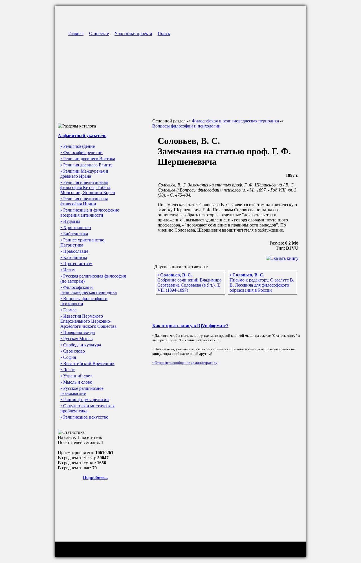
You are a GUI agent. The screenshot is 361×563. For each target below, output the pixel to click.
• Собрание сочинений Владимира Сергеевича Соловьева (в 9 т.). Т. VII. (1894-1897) (189, 282)
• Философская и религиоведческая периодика (88, 290)
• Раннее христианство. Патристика (82, 242)
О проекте (99, 33)
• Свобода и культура (80, 344)
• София (68, 357)
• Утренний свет (76, 375)
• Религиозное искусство (84, 417)
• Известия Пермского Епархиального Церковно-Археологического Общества (88, 321)
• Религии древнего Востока (87, 158)
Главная (75, 33)
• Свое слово (72, 351)
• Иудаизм (70, 221)
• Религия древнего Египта (86, 164)
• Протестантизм (76, 263)
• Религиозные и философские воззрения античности (89, 212)
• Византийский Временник (87, 363)
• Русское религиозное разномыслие (82, 391)
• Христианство (75, 227)
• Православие (74, 251)
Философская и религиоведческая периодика (236, 120)
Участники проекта (133, 33)
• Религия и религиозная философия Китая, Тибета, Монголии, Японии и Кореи (87, 187)
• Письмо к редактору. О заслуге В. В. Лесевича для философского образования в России (262, 282)
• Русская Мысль (76, 338)
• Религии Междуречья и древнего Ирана (84, 174)
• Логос (67, 369)
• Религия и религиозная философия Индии (84, 201)
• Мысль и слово (76, 382)
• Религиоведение (77, 146)
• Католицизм (73, 257)
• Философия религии (81, 152)
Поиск (164, 33)
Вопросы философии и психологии (186, 126)
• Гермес (68, 309)
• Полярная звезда (77, 332)
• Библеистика (74, 233)
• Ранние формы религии (84, 399)
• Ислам (68, 269)
